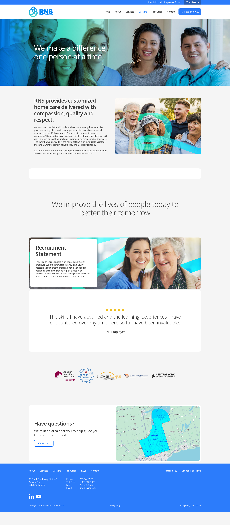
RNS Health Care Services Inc (53, 505)
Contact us (44, 443)
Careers (143, 12)
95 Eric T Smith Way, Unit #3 (43, 479)
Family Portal (155, 2)
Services (130, 12)
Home (107, 12)
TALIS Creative (195, 505)
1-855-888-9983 (87, 482)
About (118, 12)
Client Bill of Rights (191, 471)
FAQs (83, 471)
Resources (157, 12)
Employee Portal (172, 2)
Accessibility (171, 471)
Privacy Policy (115, 505)
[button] (192, 2)
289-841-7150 (86, 479)
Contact (171, 12)
